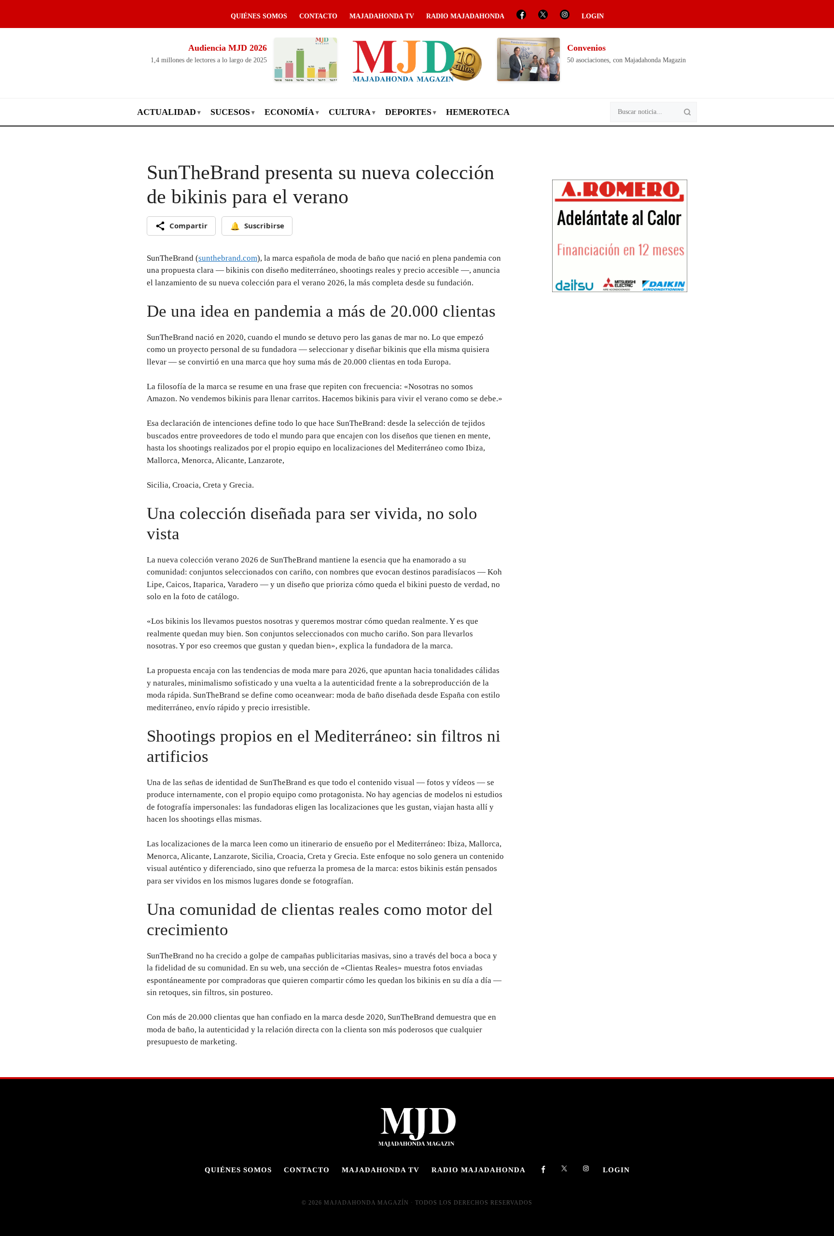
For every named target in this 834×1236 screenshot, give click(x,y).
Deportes (408, 112)
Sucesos (230, 112)
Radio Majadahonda (465, 16)
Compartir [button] (188, 225)
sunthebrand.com (227, 258)
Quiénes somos (259, 16)
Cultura (350, 112)
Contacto (318, 16)
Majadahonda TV (381, 16)
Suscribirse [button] (257, 226)
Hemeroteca (478, 112)
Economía (289, 112)
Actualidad (166, 112)
